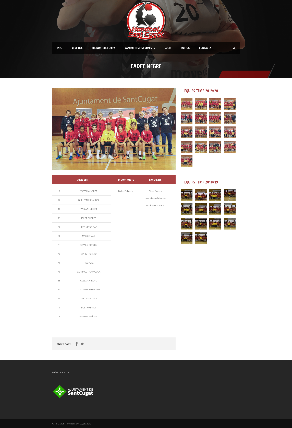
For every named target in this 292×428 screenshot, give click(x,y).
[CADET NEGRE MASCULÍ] (114, 129)
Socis (167, 48)
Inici (60, 48)
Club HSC (77, 48)
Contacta (205, 48)
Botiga (185, 48)
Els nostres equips (103, 48)
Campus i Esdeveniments (140, 48)
